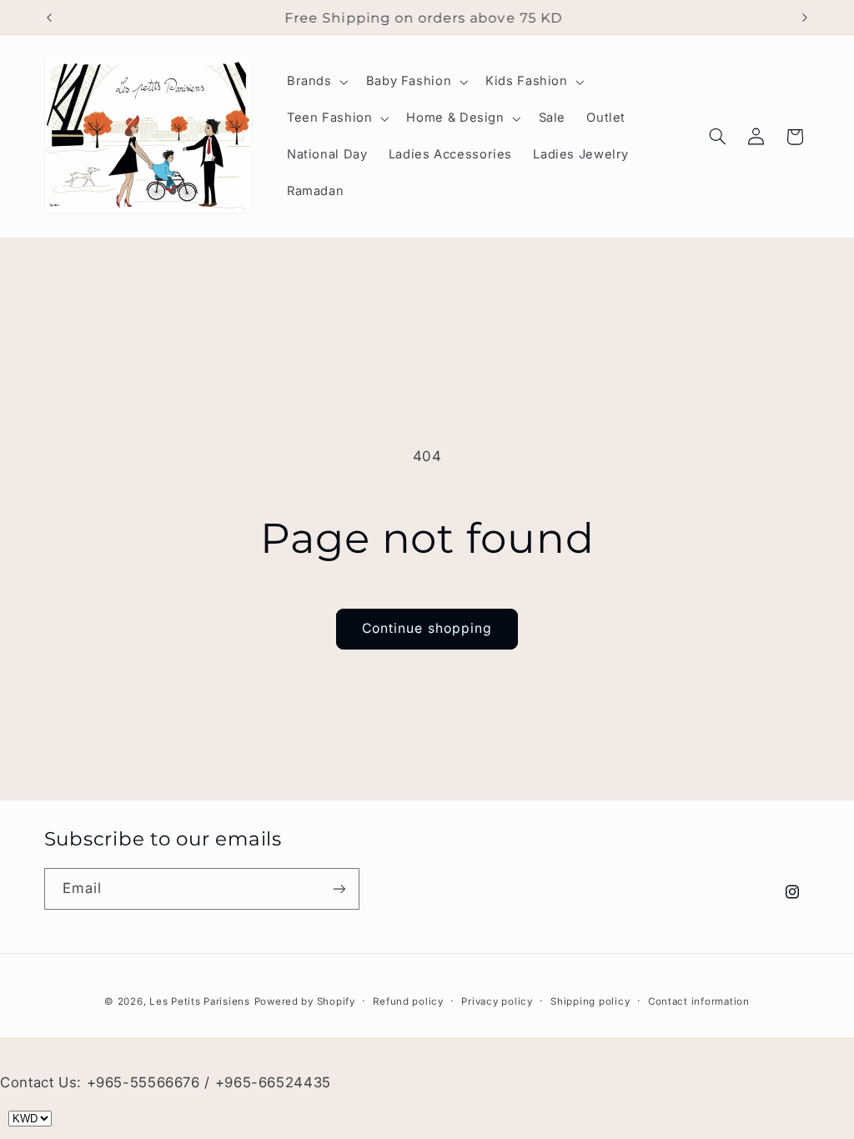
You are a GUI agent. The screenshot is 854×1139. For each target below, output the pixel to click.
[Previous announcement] (49, 17)
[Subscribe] (338, 888)
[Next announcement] (804, 17)
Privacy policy (496, 1001)
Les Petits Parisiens (199, 1001)
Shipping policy (590, 1001)
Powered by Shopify (304, 1001)
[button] (315, 81)
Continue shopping (427, 628)
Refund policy (408, 1001)
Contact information (699, 1001)
